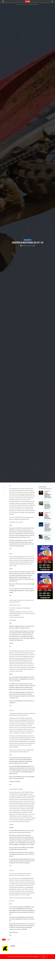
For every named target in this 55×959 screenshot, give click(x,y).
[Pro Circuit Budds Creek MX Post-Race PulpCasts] (41, 503)
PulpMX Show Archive (47, 491)
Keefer (8, 939)
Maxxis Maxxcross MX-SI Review (47, 538)
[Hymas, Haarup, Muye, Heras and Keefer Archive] (41, 492)
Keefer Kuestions (27, 239)
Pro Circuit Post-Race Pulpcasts (47, 502)
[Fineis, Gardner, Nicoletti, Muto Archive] (41, 513)
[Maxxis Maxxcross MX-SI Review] (41, 537)
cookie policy (35, 956)
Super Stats (47, 522)
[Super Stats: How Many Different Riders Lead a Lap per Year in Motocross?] (41, 524)
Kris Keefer (24, 245)
